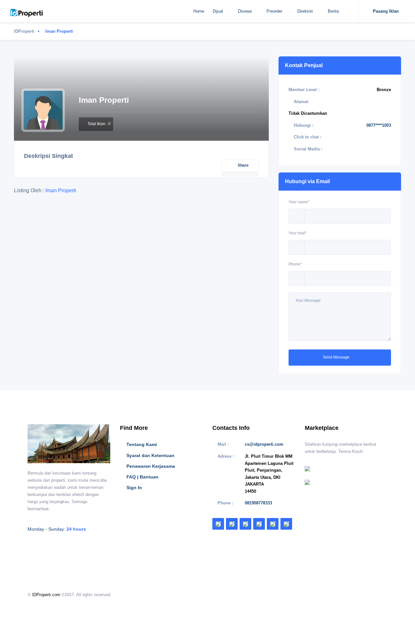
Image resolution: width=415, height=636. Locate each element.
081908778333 (258, 503)
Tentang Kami (141, 444)
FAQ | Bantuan (142, 476)
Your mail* (298, 233)
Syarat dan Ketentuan (150, 455)
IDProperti (24, 31)
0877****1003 (378, 125)
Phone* (295, 264)
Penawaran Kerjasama (150, 466)
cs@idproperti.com (264, 444)
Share (243, 165)
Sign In (134, 487)
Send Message (336, 357)
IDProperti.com (46, 594)
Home (198, 11)
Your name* (299, 202)
